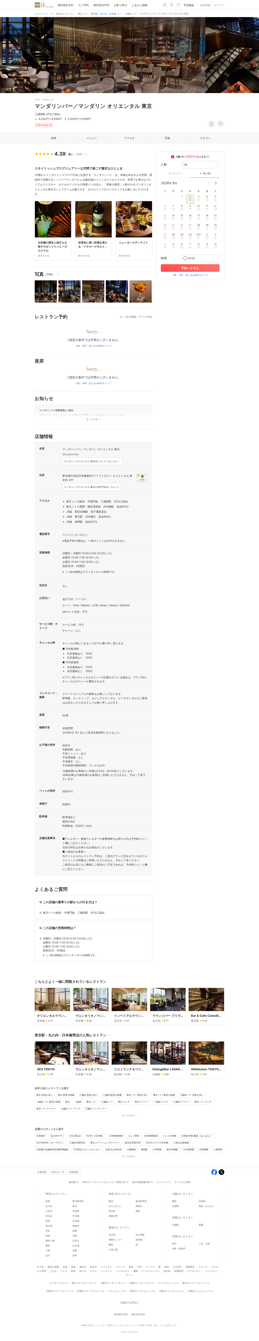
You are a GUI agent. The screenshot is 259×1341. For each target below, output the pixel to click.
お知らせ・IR (57, 1172)
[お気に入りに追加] (220, 124)
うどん (63, 1271)
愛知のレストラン (119, 1227)
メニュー (91, 138)
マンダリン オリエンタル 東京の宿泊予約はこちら (89, 486)
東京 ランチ (124, 1101)
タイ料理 (41, 1271)
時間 (164, 258)
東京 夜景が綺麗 (66, 1095)
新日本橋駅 (172, 1149)
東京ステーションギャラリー (105, 1142)
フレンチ (120, 1266)
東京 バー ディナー (46, 1108)
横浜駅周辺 (141, 1201)
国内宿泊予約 (66, 5)
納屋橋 (139, 1239)
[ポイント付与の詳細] (207, 156)
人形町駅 (217, 1149)
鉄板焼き (190, 1266)
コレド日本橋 (169, 1135)
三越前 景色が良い (88, 1095)
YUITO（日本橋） (95, 1135)
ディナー (177, 173)
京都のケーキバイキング (141, 1283)
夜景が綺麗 (53, 1266)
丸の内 (49, 1206)
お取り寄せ (120, 5)
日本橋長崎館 (116, 1135)
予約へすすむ (190, 268)
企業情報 (41, 1172)
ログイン (219, 5)
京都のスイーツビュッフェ (90, 1291)
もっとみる (128, 1115)
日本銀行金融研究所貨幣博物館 (52, 1149)
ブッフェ (150, 1266)
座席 (53, 138)
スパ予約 (83, 5)
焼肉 (166, 1266)
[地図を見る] (142, 478)
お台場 (75, 1245)
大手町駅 (157, 1149)
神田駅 (144, 1149)
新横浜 (139, 1206)
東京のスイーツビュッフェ (196, 1283)
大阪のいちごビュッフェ (171, 1291)
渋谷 (48, 1230)
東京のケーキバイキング (84, 1283)
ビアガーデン (194, 1271)
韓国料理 (178, 1271)
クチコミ (205, 138)
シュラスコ (106, 1271)
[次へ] (252, 55)
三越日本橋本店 (77, 1142)
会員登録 (205, 5)
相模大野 (113, 1215)
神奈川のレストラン (121, 1193)
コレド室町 (133, 1135)
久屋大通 (113, 1249)
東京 (67, 1101)
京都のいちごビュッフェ (200, 1291)
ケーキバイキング (58, 1283)
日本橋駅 (203, 1149)
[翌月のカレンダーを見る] (216, 183)
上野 (48, 1250)
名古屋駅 (140, 1234)
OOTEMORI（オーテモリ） (50, 1142)
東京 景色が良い (44, 1095)
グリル (214, 1266)
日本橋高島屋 (151, 1135)
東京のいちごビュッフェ (142, 1291)
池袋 (48, 1235)
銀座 (48, 1201)
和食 (131, 1266)
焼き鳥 (167, 1271)
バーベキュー (211, 1271)
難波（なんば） (207, 1206)
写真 (167, 138)
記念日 (93, 1266)
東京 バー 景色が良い (137, 1095)
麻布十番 (50, 1240)
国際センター (115, 1239)
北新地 (202, 1201)
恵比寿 (49, 1225)
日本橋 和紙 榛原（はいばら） (196, 1135)
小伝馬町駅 (188, 1149)
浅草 (74, 1255)
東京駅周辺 (78, 1201)
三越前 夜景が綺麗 (112, 1095)
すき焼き (177, 1266)
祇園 (201, 1224)
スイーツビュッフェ (168, 1283)
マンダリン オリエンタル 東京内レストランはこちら (91, 461)
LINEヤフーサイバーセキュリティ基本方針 (104, 1182)
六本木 (49, 1211)
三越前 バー (107, 1101)
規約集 (72, 1182)
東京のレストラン (56, 1193)
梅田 (174, 1201)
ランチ (207, 173)
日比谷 (49, 1215)
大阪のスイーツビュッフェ (59, 1291)
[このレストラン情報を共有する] (211, 124)
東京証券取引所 (133, 1142)
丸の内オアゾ (57, 1135)
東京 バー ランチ (203, 1101)
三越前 (78, 1101)
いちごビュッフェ (117, 1291)
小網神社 (131, 1149)
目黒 (74, 1250)
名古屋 (112, 1234)
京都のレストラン (182, 1217)
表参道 (75, 1225)
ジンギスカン (123, 1271)
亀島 (111, 1244)
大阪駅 (175, 1206)
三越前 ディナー (181, 1101)
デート (129, 1275)
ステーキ (203, 1266)
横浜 (111, 1201)
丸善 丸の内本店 (113, 1149)
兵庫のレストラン (182, 1236)
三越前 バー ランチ (70, 1108)
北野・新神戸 (179, 1248)
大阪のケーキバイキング (112, 1283)
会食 (65, 1266)
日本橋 (75, 1220)
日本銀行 (41, 1135)
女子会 (40, 1266)
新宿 (74, 1206)
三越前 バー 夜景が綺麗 (48, 1101)
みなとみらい (115, 1206)
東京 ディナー (142, 1101)
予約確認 (188, 5)
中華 (139, 1266)
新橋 (74, 1230)
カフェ (93, 1271)
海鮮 (135, 1271)
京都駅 (175, 1224)
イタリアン (106, 1266)
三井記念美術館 (181, 1142)
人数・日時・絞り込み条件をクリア (93, 345)
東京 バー (91, 1101)
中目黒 (75, 1215)
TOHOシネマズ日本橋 (157, 1142)
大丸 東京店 (75, 1135)
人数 (164, 165)
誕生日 (82, 1266)
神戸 (174, 1243)
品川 (48, 1255)
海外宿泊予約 (101, 5)
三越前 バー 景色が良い (192, 1095)
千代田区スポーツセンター (86, 1149)
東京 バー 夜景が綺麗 (164, 1095)
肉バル (82, 1271)
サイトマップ (163, 1182)
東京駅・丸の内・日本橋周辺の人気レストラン (70, 1035)
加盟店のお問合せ (129, 1302)
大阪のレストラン (182, 1193)
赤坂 (48, 1220)
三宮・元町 (204, 1243)
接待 (73, 1266)
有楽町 (75, 1211)
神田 (48, 1245)
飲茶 (73, 1271)
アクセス (129, 138)
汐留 (74, 1235)
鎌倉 (138, 1211)
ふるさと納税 (140, 5)
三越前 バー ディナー (96, 1108)
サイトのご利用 (182, 1182)
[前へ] (6, 55)
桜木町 (112, 1211)
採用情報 (73, 1172)
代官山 (75, 1240)
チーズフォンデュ (151, 1271)
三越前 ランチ (161, 1101)
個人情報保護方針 (141, 1182)
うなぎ (53, 1271)
